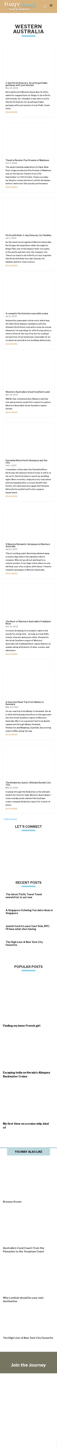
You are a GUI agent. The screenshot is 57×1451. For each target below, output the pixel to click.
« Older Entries (10, 819)
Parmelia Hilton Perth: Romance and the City (26, 461)
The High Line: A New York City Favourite (28, 1337)
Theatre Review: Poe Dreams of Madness (27, 160)
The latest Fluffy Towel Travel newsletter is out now (24, 896)
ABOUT (30, 1426)
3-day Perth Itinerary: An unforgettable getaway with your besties (26, 84)
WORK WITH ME (44, 1426)
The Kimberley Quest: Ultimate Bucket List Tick (28, 783)
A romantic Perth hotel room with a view (27, 313)
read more (12, 112)
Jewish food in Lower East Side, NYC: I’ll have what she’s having (28, 928)
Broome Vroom (12, 1201)
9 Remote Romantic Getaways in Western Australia (28, 545)
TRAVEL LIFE (10, 1426)
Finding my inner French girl (21, 1025)
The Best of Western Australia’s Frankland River (28, 622)
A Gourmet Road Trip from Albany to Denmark (25, 703)
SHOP (22, 1426)
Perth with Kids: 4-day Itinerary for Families (28, 235)
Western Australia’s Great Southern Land (28, 392)
